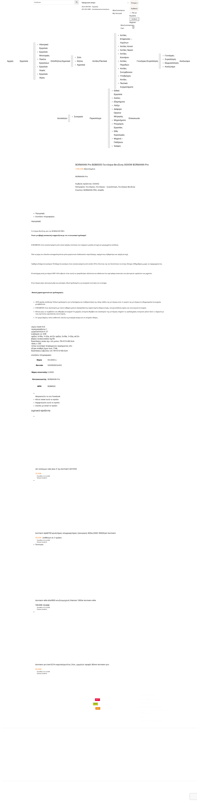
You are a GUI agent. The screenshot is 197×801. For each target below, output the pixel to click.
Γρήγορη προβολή (42, 478)
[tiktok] (148, 725)
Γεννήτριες (90, 187)
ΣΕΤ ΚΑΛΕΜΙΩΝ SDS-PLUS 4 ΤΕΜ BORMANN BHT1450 (56, 469)
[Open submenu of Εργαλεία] (34, 61)
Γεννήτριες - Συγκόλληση (106, 187)
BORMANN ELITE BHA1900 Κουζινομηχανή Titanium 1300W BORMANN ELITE (65, 600)
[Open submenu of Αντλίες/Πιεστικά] (115, 61)
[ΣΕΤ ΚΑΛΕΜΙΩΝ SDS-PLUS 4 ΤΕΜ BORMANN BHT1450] (100, 440)
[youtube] (152, 725)
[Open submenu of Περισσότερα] (109, 118)
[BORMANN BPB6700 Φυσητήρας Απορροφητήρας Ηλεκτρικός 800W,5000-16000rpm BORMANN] (100, 504)
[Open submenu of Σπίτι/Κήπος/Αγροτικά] (72, 61)
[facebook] (141, 725)
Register (132, 22)
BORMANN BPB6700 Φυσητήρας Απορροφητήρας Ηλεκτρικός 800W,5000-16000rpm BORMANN (75, 533)
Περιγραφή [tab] (39, 213)
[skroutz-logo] (52, 784)
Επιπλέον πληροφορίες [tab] (44, 217)
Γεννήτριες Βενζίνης (126, 187)
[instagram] (145, 725)
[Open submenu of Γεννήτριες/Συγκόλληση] (160, 61)
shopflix (101, 190)
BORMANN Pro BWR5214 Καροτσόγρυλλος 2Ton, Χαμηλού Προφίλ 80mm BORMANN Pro (72, 664)
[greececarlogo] (90, 785)
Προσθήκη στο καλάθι (43, 476)
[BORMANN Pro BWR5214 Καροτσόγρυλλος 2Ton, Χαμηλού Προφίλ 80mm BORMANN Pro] (100, 635)
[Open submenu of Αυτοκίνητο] (69, 118)
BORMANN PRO (90, 190)
